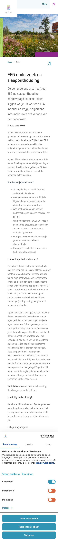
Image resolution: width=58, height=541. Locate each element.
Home (9, 62)
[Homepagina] (8, 8)
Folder (18, 62)
